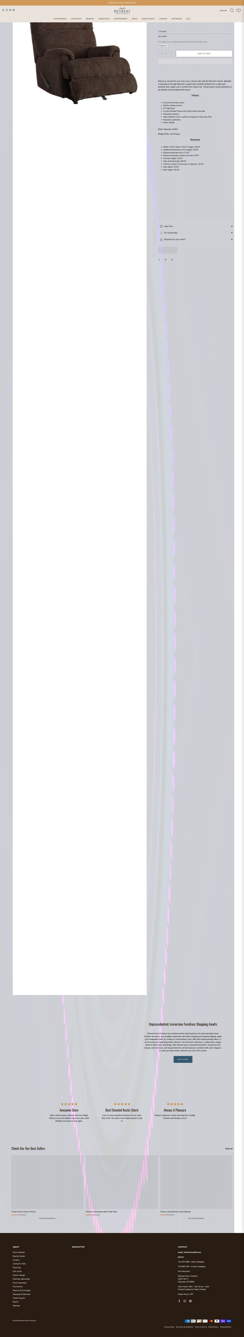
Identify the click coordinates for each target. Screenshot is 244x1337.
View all (229, 1148)
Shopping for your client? (174, 239)
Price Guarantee (19, 1283)
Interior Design (19, 1275)
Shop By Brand (60, 19)
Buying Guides (19, 1256)
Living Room (76, 19)
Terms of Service (201, 1327)
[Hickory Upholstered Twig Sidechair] (196, 1182)
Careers (16, 1260)
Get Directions (184, 1271)
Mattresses (177, 19)
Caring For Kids (19, 1264)
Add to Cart (204, 53)
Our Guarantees (170, 233)
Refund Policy (213, 1327)
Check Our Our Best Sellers (28, 1148)
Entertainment (120, 19)
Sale (188, 19)
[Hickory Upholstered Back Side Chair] (122, 1182)
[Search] (232, 10)
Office (134, 19)
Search (16, 1302)
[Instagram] (185, 1301)
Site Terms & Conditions (184, 1327)
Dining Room (104, 19)
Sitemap (16, 1305)
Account (223, 10)
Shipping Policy (225, 1327)
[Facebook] (179, 1301)
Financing (17, 1267)
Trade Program (19, 1298)
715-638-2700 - (184, 1266)
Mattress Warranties (21, 1279)
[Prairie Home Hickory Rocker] (47, 1182)
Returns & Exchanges (22, 1290)
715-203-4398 (183, 1262)
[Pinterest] (190, 1301)
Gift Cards (17, 1271)
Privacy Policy (169, 1327)
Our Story (183, 1059)
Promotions (18, 1286)
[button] (195, 61)
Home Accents (148, 19)
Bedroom (90, 19)
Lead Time (168, 226)
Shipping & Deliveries (21, 1294)
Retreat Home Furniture (27, 1321)
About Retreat (19, 1252)
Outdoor (163, 19)
